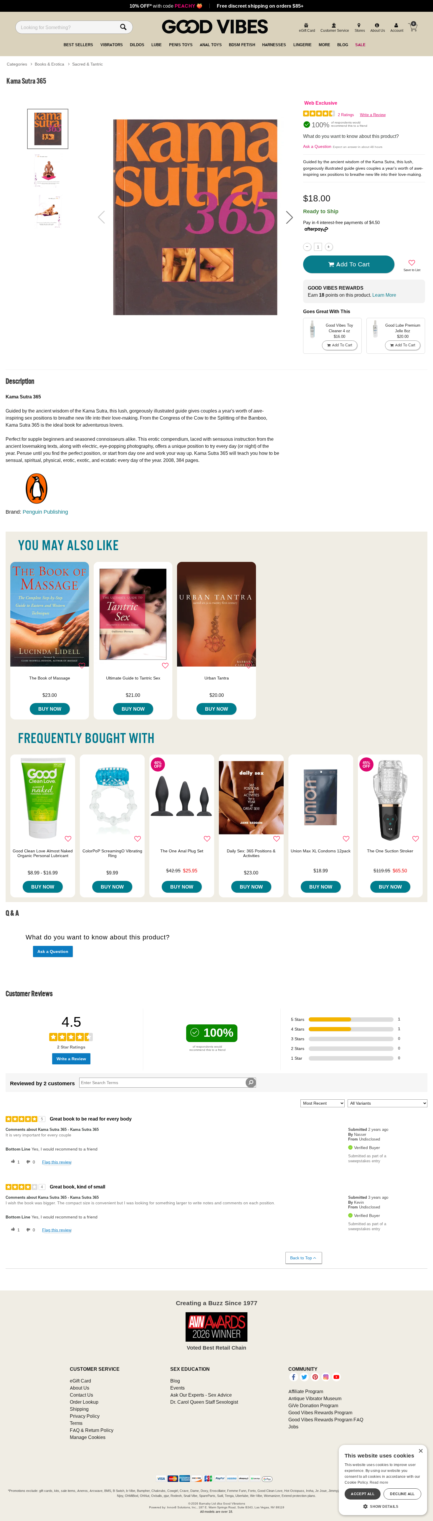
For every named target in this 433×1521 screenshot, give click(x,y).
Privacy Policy (85, 1416)
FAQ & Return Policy (91, 1430)
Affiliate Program (305, 1391)
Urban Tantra (216, 678)
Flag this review (56, 1162)
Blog (175, 1381)
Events (177, 1388)
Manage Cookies (87, 1437)
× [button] (420, 1451)
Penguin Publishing (45, 511)
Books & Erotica (49, 64)
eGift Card (80, 1381)
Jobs (293, 1427)
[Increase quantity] (329, 247)
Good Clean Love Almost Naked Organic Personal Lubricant (43, 853)
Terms (76, 1423)
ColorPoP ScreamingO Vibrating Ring (112, 853)
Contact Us (81, 1395)
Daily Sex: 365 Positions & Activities (251, 853)
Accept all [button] (362, 1494)
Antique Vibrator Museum (314, 1398)
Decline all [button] (402, 1494)
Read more (379, 1482)
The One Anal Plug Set (181, 851)
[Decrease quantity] (307, 247)
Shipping (79, 1409)
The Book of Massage (49, 678)
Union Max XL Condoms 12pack (321, 851)
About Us (79, 1388)
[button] (289, 217)
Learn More (384, 295)
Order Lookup (84, 1402)
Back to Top (301, 1257)
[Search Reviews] (251, 1083)
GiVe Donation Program (313, 1405)
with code (166, 6)
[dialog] (383, 1480)
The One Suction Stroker (390, 851)
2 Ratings (346, 115)
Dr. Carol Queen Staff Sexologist (204, 1402)
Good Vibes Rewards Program (320, 1412)
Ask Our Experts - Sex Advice (201, 1395)
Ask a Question (317, 146)
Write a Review (373, 115)
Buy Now (49, 709)
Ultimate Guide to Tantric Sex (133, 678)
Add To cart (353, 264)
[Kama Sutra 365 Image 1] (195, 217)
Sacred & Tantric (87, 64)
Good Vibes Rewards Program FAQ (325, 1420)
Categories (17, 64)
